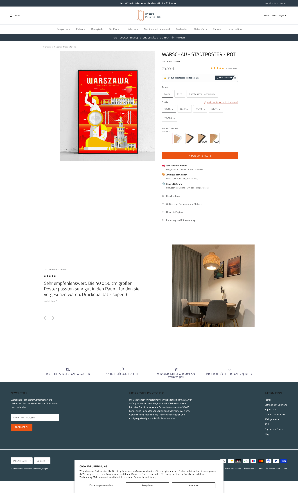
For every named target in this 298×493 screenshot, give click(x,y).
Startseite (47, 46)
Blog (267, 434)
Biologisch (97, 29)
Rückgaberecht (272, 419)
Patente (80, 29)
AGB (267, 424)
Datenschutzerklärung (145, 477)
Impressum (270, 409)
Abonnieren (21, 427)
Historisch (132, 29)
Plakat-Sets (200, 29)
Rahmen (217, 29)
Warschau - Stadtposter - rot (65, 46)
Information (235, 29)
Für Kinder (114, 29)
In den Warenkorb (200, 155)
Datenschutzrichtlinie (275, 414)
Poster (268, 399)
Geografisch (63, 29)
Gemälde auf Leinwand (157, 29)
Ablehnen (194, 485)
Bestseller (181, 29)
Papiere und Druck (274, 429)
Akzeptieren (147, 485)
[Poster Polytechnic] (149, 15)
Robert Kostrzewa (171, 61)
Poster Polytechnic (24, 468)
